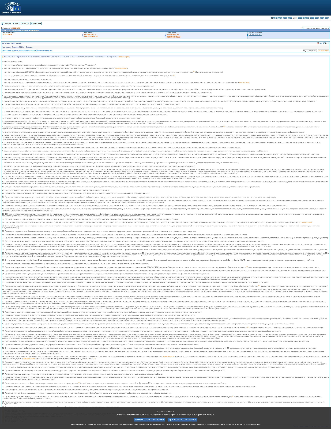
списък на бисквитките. (251, 424)
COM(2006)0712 (29, 359)
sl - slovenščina (323, 18)
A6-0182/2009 (7, 34)
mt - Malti (308, 18)
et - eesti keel (284, 18)
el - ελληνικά (286, 18)
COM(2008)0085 (121, 68)
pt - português (316, 18)
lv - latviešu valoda (301, 18)
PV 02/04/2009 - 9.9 (173, 34)
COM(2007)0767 (169, 357)
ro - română (318, 18)
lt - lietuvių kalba (303, 18)
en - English (289, 18)
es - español (274, 18)
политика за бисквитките (223, 424)
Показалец (7, 23)
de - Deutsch (281, 18)
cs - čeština (276, 18)
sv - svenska (328, 18)
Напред (24, 23)
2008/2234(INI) (15, 28)
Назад (17, 23)
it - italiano (299, 18)
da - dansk (279, 18)
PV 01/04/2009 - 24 (90, 34)
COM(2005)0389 (306, 222)
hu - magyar (306, 18)
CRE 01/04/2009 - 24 (90, 36)
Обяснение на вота (173, 36)
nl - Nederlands (311, 18)
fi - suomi (326, 18)
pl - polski (313, 18)
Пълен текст (37, 23)
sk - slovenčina (321, 18)
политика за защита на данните (193, 424)
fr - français (291, 18)
